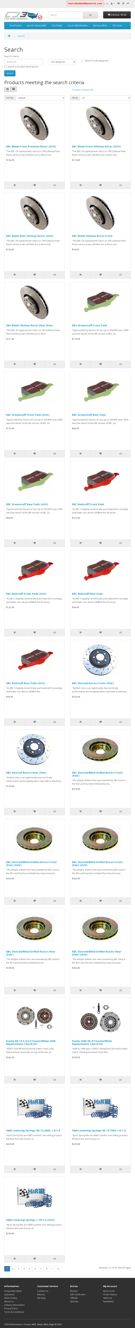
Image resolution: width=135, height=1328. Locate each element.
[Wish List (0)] (118, 3)
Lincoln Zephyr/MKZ (37, 25)
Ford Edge (57, 25)
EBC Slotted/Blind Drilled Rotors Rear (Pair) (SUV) (96, 953)
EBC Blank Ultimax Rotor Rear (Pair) (29, 325)
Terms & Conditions (14, 1311)
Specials (74, 1301)
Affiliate (74, 1297)
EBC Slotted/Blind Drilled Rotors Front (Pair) (97, 774)
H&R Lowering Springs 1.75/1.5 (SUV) (30, 1220)
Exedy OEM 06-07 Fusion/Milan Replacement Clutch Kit (92, 1042)
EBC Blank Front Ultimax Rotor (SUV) (96, 146)
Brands (73, 1290)
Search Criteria (11, 56)
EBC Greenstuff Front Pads (89, 325)
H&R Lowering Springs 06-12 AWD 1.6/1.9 (33, 1130)
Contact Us (42, 1290)
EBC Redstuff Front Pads (88, 504)
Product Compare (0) (82, 89)
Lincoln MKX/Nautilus (77, 25)
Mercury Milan (100, 25)
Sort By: (10, 97)
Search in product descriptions (23, 66)
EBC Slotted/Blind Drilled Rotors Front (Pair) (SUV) (31, 863)
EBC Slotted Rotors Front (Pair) (93, 683)
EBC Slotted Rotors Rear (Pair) (26, 772)
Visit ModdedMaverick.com (85, 3)
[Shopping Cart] (123, 3)
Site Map (41, 1297)
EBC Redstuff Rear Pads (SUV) (25, 683)
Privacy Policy (11, 1308)
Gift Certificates (77, 1294)
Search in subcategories (96, 60)
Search (21, 35)
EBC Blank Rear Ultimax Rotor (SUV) (29, 236)
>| (58, 1268)
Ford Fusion (15, 25)
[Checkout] (128, 3)
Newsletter (108, 1301)
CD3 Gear (117, 25)
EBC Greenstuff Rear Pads (89, 414)
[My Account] (113, 3)
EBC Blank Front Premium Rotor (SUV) (31, 146)
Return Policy (10, 1297)
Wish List (107, 1297)
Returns (41, 1294)
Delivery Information (14, 1304)
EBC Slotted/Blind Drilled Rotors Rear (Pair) (30, 953)
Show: (75, 97)
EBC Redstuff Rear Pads (87, 593)
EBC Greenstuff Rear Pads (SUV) (27, 504)
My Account (109, 1290)
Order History (110, 1294)
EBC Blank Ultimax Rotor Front (92, 236)
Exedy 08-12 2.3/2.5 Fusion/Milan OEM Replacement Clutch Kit (31, 1042)
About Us (9, 1301)
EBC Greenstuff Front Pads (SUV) (27, 414)
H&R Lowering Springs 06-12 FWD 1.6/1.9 (99, 1130)
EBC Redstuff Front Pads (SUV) (26, 593)
